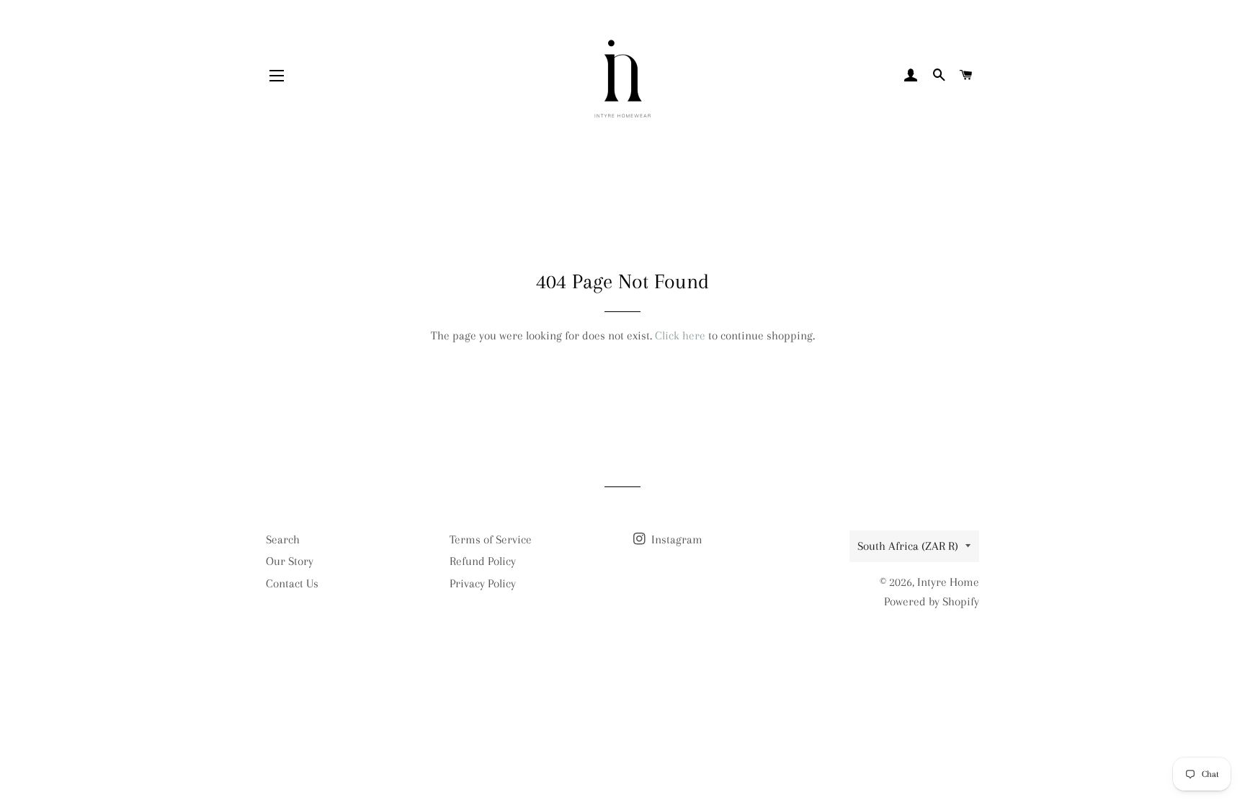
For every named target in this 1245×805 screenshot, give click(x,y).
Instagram (675, 539)
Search (283, 539)
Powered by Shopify (931, 601)
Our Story (289, 561)
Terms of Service (491, 539)
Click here (680, 335)
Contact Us (292, 583)
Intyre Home (948, 582)
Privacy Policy (483, 583)
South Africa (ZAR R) (907, 546)
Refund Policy (483, 561)
